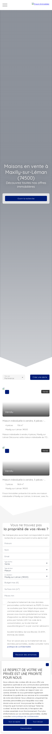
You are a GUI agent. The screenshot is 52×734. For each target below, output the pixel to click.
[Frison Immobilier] (40, 5)
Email (7, 556)
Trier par (7, 376)
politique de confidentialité (19, 646)
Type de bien (8, 568)
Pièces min (9, 595)
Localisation (8, 575)
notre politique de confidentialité (24, 716)
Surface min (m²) (12, 589)
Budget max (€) (12, 582)
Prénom (8, 543)
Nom (7, 550)
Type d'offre (8, 562)
